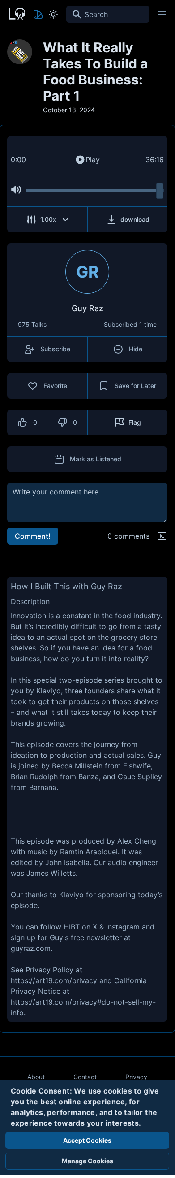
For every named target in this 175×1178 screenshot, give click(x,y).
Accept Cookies (87, 1140)
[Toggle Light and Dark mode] (53, 14)
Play (92, 159)
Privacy (136, 1077)
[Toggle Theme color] (38, 14)
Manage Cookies (87, 1161)
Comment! (33, 536)
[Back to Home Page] (16, 13)
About (36, 1077)
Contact (85, 1077)
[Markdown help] (162, 536)
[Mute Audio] (16, 190)
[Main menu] (162, 14)
